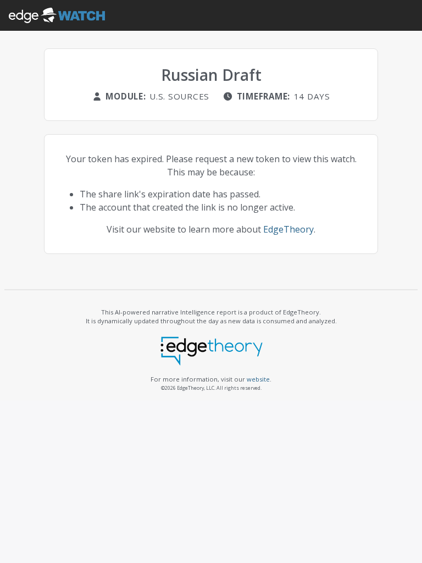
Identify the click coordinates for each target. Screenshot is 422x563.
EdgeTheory (288, 229)
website (258, 379)
